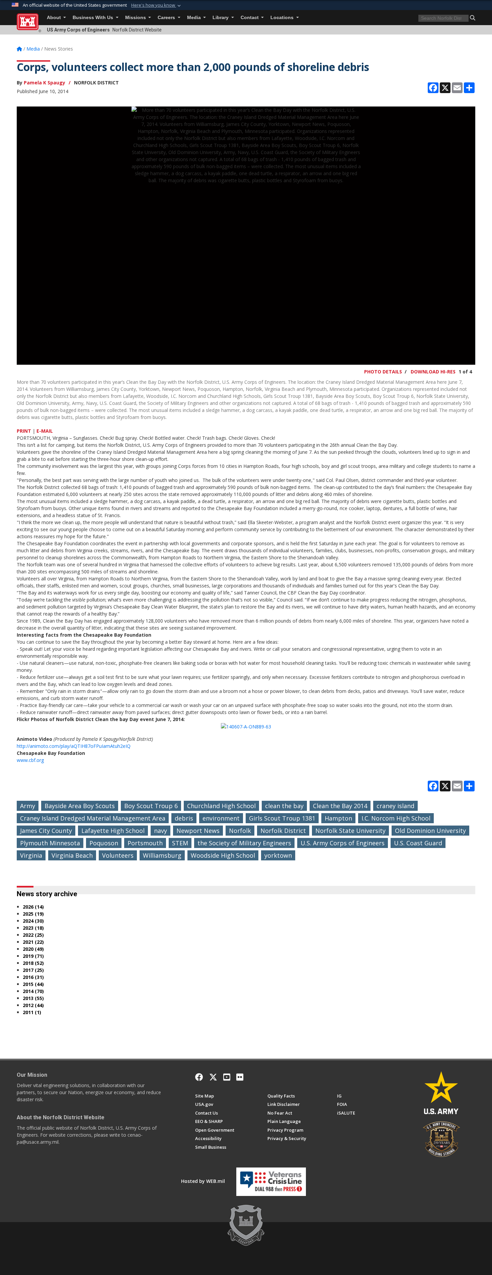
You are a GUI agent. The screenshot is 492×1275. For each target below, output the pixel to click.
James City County (46, 831)
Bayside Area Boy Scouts (80, 806)
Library (221, 17)
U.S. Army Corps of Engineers (343, 843)
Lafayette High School (113, 831)
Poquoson (103, 843)
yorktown (278, 855)
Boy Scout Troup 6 (151, 806)
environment (221, 818)
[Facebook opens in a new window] (199, 1077)
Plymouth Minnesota (50, 843)
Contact (250, 17)
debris (184, 818)
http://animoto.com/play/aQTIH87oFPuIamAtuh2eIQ (74, 746)
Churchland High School (221, 806)
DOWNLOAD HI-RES (433, 371)
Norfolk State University (350, 831)
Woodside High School (223, 855)
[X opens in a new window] (213, 1077)
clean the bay (284, 806)
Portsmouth (145, 843)
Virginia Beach (72, 855)
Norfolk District (283, 831)
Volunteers (118, 855)
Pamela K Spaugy (44, 82)
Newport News (198, 831)
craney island (395, 806)
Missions (136, 17)
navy (160, 831)
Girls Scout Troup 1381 (282, 818)
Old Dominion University (430, 831)
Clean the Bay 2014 (340, 806)
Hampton (338, 818)
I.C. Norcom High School (395, 818)
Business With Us (93, 17)
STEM (180, 843)
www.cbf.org (30, 760)
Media (194, 17)
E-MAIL (44, 431)
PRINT (24, 431)
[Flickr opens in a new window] (239, 1077)
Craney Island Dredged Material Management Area (92, 818)
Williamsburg (162, 855)
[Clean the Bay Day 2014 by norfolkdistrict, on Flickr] (246, 726)
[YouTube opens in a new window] (226, 1077)
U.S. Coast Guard (418, 843)
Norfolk (240, 831)
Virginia (31, 855)
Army (27, 806)
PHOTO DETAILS (383, 371)
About (54, 17)
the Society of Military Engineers (244, 843)
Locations (282, 17)
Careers (167, 17)
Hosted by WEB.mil (203, 1181)
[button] (156, 5)
